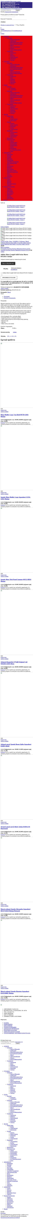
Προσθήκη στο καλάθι (8, 277)
